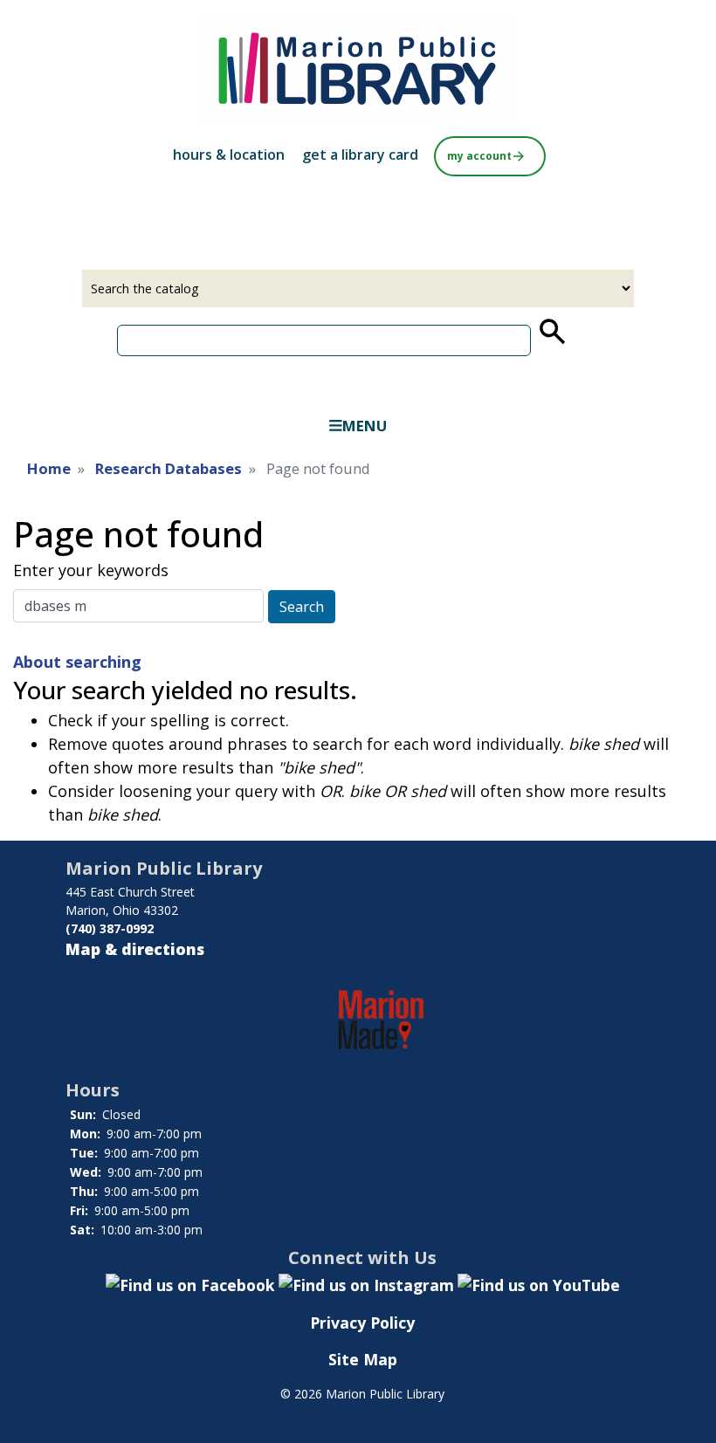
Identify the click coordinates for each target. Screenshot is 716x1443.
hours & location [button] (229, 154)
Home (49, 468)
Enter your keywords (91, 570)
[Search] (551, 331)
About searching (77, 661)
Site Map (362, 1359)
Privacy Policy (362, 1322)
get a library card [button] (360, 154)
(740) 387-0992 (109, 928)
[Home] (358, 71)
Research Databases (168, 468)
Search (301, 606)
